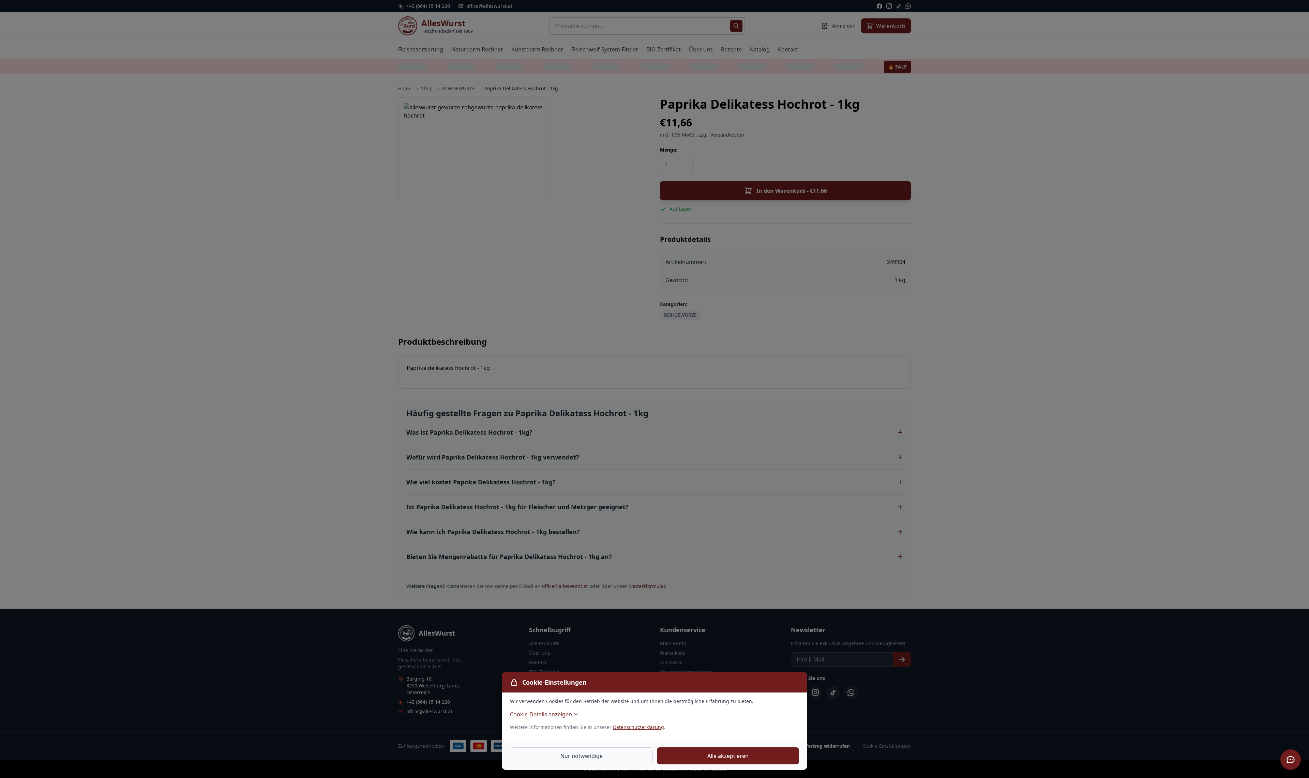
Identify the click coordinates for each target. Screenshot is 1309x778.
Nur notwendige (581, 756)
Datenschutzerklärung (638, 727)
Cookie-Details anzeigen (541, 714)
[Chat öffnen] (1290, 759)
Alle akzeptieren (728, 756)
